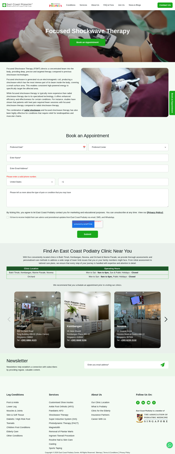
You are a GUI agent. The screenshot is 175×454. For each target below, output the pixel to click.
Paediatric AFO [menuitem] (56, 411)
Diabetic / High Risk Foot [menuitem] (18, 419)
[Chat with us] (170, 445)
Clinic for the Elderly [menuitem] (100, 411)
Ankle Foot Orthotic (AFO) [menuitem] (61, 406)
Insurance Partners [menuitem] (100, 415)
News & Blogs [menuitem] (135, 5)
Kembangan (74, 326)
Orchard (22, 326)
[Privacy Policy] (155, 212)
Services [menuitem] (83, 5)
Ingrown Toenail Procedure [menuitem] (61, 435)
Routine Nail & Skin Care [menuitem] (61, 440)
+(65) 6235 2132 (128, 340)
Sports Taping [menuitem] (55, 448)
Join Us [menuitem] (121, 5)
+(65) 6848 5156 (78, 340)
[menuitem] (55, 5)
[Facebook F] (138, 402)
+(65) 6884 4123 (28, 340)
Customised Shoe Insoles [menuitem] (61, 402)
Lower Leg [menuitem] (12, 406)
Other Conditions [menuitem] (15, 435)
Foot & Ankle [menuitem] (13, 402)
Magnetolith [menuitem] (54, 427)
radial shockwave (32, 110)
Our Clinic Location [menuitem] (100, 402)
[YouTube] (148, 402)
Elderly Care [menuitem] (12, 431)
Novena (121, 326)
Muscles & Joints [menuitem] (15, 411)
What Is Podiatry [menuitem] (99, 406)
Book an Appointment (87, 42)
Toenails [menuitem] (10, 423)
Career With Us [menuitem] (98, 419)
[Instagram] (154, 402)
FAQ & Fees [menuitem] (108, 5)
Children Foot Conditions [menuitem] (18, 427)
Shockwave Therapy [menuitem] (58, 415)
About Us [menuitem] (95, 5)
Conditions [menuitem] (70, 5)
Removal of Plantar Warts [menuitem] (61, 431)
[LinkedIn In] (143, 402)
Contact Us (165, 5)
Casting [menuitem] (52, 444)
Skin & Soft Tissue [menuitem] (15, 415)
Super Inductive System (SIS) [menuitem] (63, 419)
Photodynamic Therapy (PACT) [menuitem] (64, 423)
